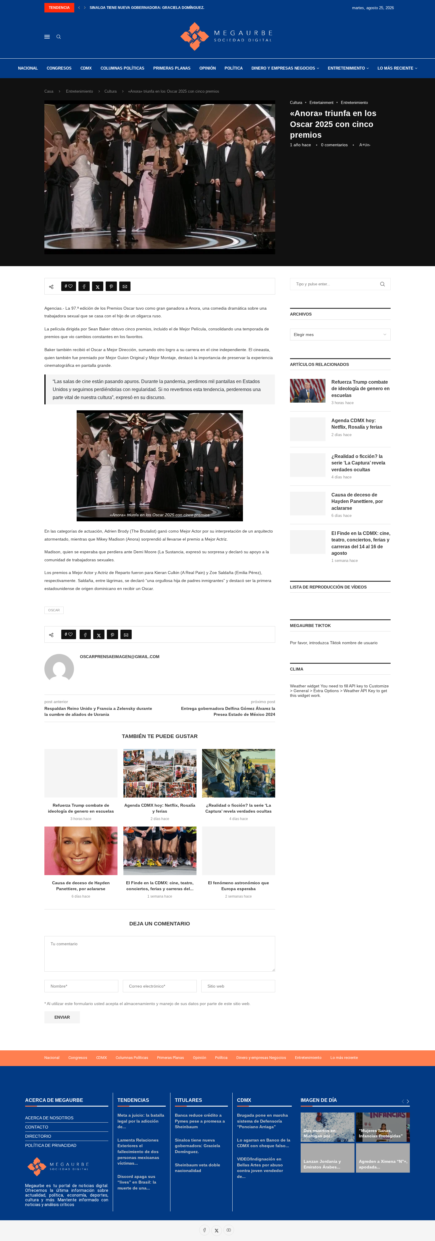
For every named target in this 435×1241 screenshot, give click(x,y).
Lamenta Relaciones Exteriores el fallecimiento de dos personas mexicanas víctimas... (138, 1152)
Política (234, 68)
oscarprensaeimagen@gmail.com (120, 656)
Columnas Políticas (122, 68)
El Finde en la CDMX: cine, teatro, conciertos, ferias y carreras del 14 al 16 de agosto (360, 543)
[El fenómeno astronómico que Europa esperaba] (238, 851)
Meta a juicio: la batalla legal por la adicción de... (140, 1121)
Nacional (28, 68)
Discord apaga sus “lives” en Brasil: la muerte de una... (136, 1182)
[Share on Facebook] (84, 286)
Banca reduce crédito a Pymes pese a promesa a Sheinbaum (200, 1121)
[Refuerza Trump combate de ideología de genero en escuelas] (80, 773)
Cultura (110, 91)
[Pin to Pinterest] (111, 286)
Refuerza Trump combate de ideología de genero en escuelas (360, 389)
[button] (79, 7)
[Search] (59, 37)
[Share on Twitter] (97, 286)
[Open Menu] (47, 36)
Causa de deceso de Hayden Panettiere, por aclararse (357, 501)
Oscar (54, 610)
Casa (48, 91)
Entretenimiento (346, 68)
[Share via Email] (124, 286)
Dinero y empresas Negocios (283, 68)
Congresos (59, 68)
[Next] (408, 1101)
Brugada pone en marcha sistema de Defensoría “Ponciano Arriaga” (262, 1121)
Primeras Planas (172, 68)
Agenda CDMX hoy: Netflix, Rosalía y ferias (356, 424)
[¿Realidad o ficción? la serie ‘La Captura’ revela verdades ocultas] (238, 773)
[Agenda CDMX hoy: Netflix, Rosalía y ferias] (159, 773)
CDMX (86, 68)
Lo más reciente (395, 68)
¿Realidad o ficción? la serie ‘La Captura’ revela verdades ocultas (358, 463)
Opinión (207, 68)
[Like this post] (70, 286)
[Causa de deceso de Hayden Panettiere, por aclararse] (80, 851)
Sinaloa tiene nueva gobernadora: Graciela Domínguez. (147, 8)
